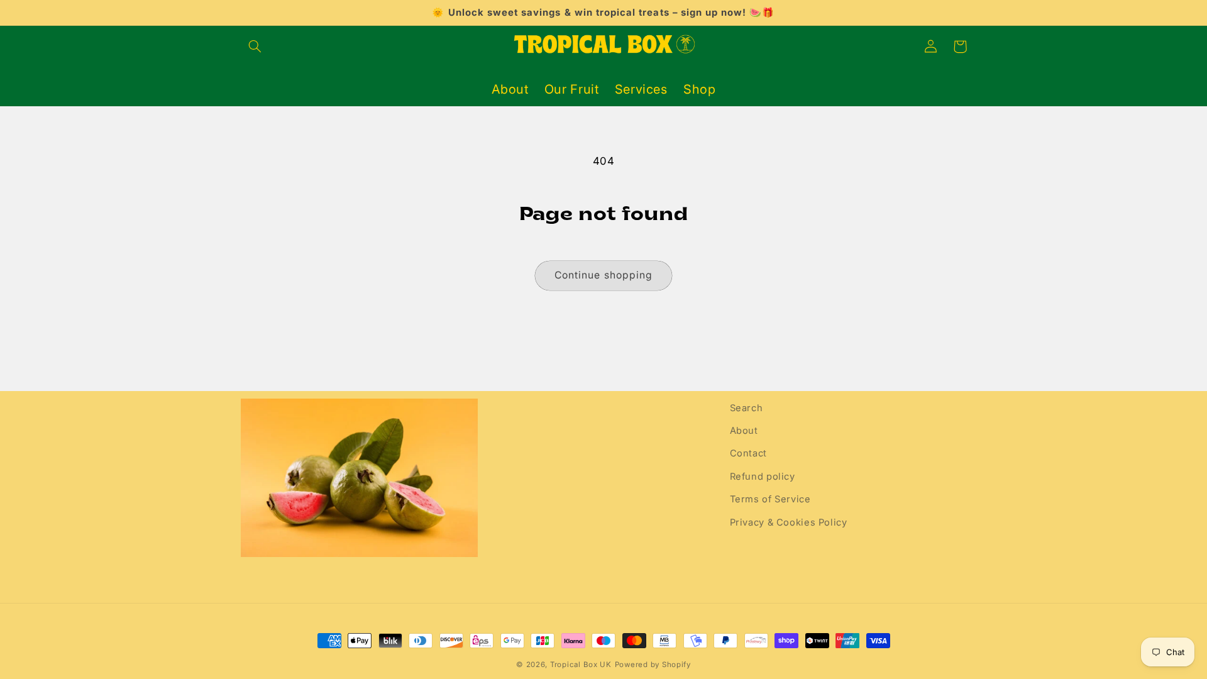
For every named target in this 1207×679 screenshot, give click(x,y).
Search (746, 408)
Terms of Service (770, 499)
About (744, 430)
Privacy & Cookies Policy (788, 522)
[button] (255, 46)
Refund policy (762, 476)
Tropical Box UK (581, 664)
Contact (748, 453)
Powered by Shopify (653, 664)
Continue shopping (603, 275)
